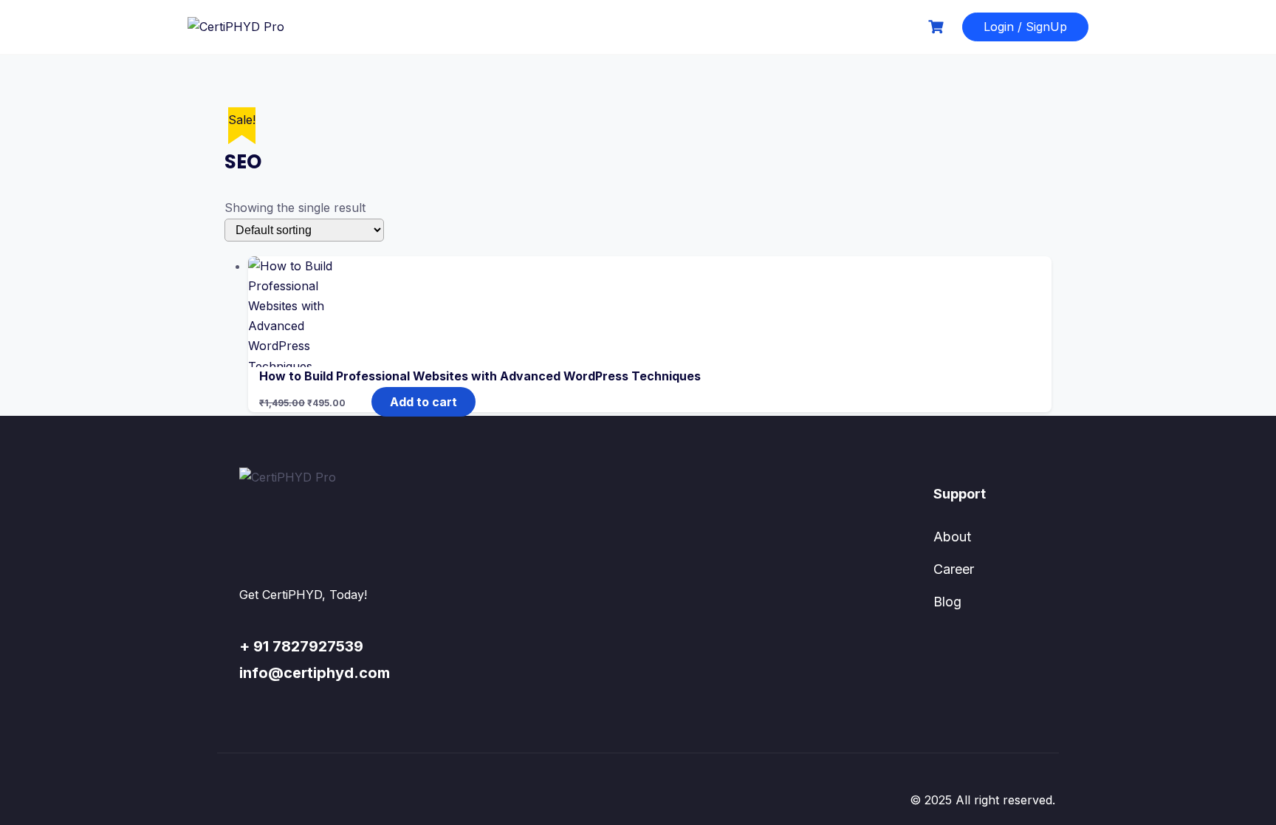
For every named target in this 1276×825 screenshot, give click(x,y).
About (952, 536)
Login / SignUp (1025, 26)
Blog (947, 601)
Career (953, 569)
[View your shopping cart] (937, 27)
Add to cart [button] (423, 401)
